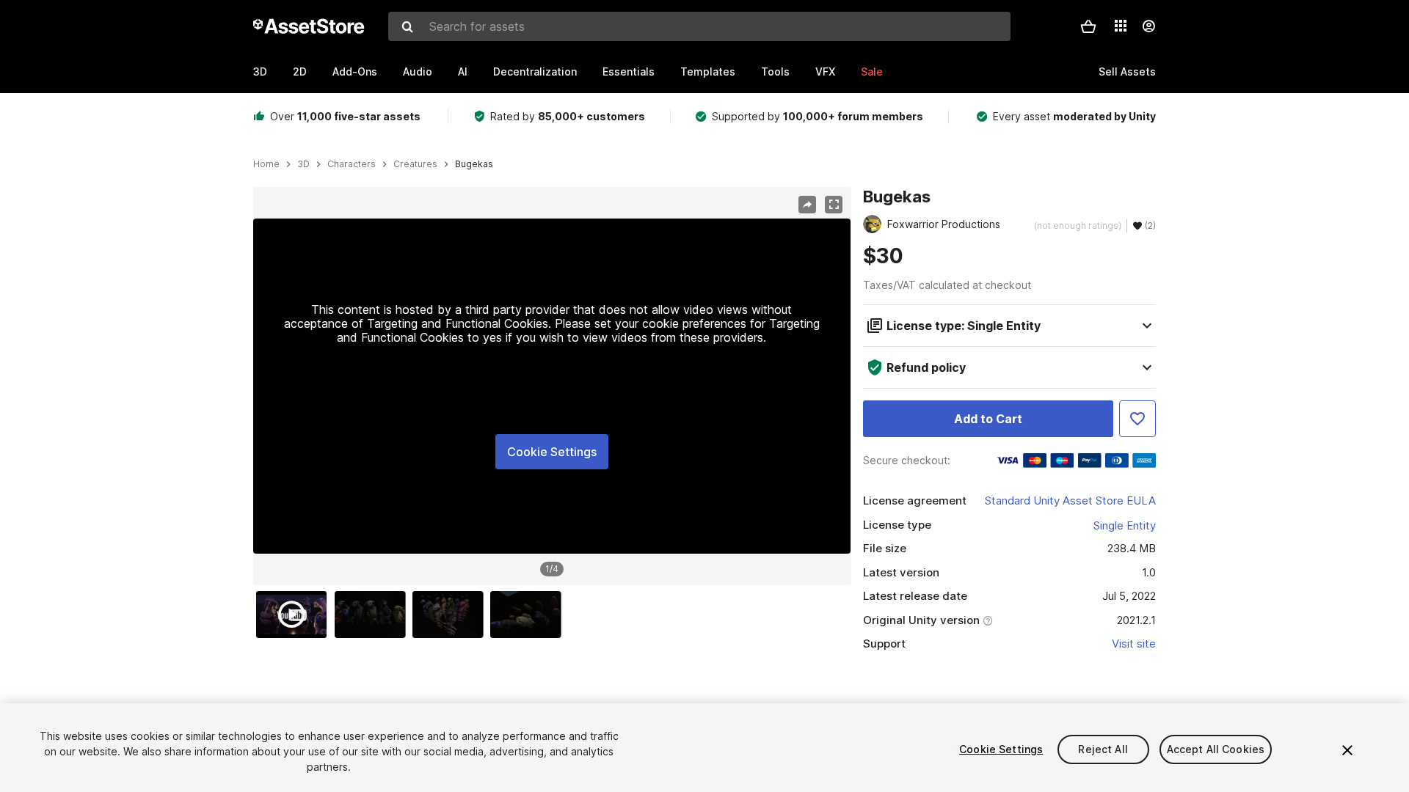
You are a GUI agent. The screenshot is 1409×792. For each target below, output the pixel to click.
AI (462, 71)
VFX (825, 71)
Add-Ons (354, 71)
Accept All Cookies (1216, 749)
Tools (775, 71)
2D (300, 71)
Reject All (1102, 749)
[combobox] (699, 26)
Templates (707, 71)
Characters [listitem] (351, 164)
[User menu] (1148, 26)
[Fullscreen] (833, 204)
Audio (417, 71)
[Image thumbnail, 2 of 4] (373, 614)
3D (260, 71)
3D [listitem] (303, 164)
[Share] (807, 204)
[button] (1088, 26)
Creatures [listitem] (415, 164)
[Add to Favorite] (1137, 418)
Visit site (1134, 643)
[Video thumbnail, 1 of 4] (295, 614)
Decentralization (535, 71)
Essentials (628, 71)
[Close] (1347, 750)
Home (266, 164)
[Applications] (1120, 25)
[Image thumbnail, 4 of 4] (529, 614)
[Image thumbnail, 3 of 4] (451, 614)
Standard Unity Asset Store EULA (1070, 500)
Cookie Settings (552, 451)
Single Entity (1124, 525)
